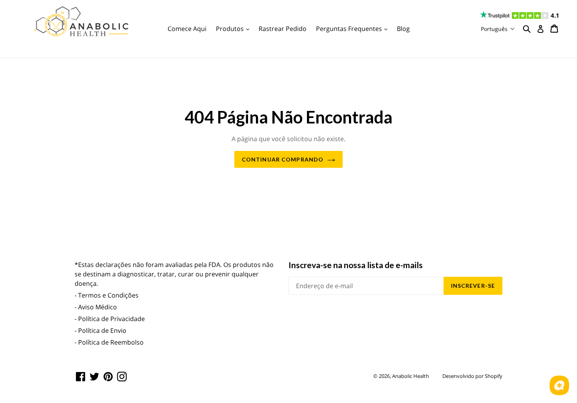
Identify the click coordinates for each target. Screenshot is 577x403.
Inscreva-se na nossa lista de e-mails (355, 265)
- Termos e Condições (107, 295)
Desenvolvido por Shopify (472, 375)
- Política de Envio (100, 330)
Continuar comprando (282, 159)
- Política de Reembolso (109, 342)
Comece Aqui (187, 28)
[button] (498, 29)
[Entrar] (540, 29)
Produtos (234, 28)
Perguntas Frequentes (353, 28)
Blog (403, 28)
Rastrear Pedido (283, 28)
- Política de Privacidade (110, 318)
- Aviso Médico (96, 307)
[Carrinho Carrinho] (554, 28)
